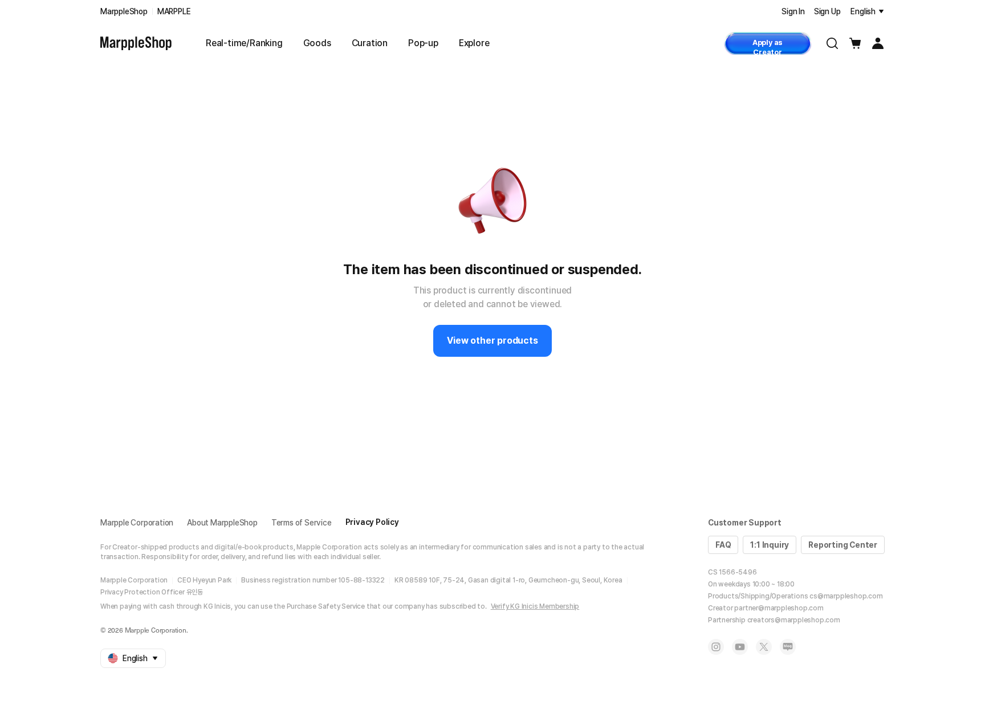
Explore (474, 43)
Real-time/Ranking (244, 43)
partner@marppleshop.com (778, 608)
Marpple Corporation (136, 522)
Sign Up (827, 11)
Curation (370, 43)
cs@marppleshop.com (845, 596)
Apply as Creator (767, 46)
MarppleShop (124, 11)
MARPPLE (174, 11)
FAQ (723, 544)
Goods (317, 43)
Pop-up (423, 43)
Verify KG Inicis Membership (535, 606)
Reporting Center (842, 544)
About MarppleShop (222, 522)
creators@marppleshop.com (793, 620)
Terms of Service (301, 522)
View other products (492, 340)
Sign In (793, 11)
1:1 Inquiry (769, 544)
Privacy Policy (372, 522)
